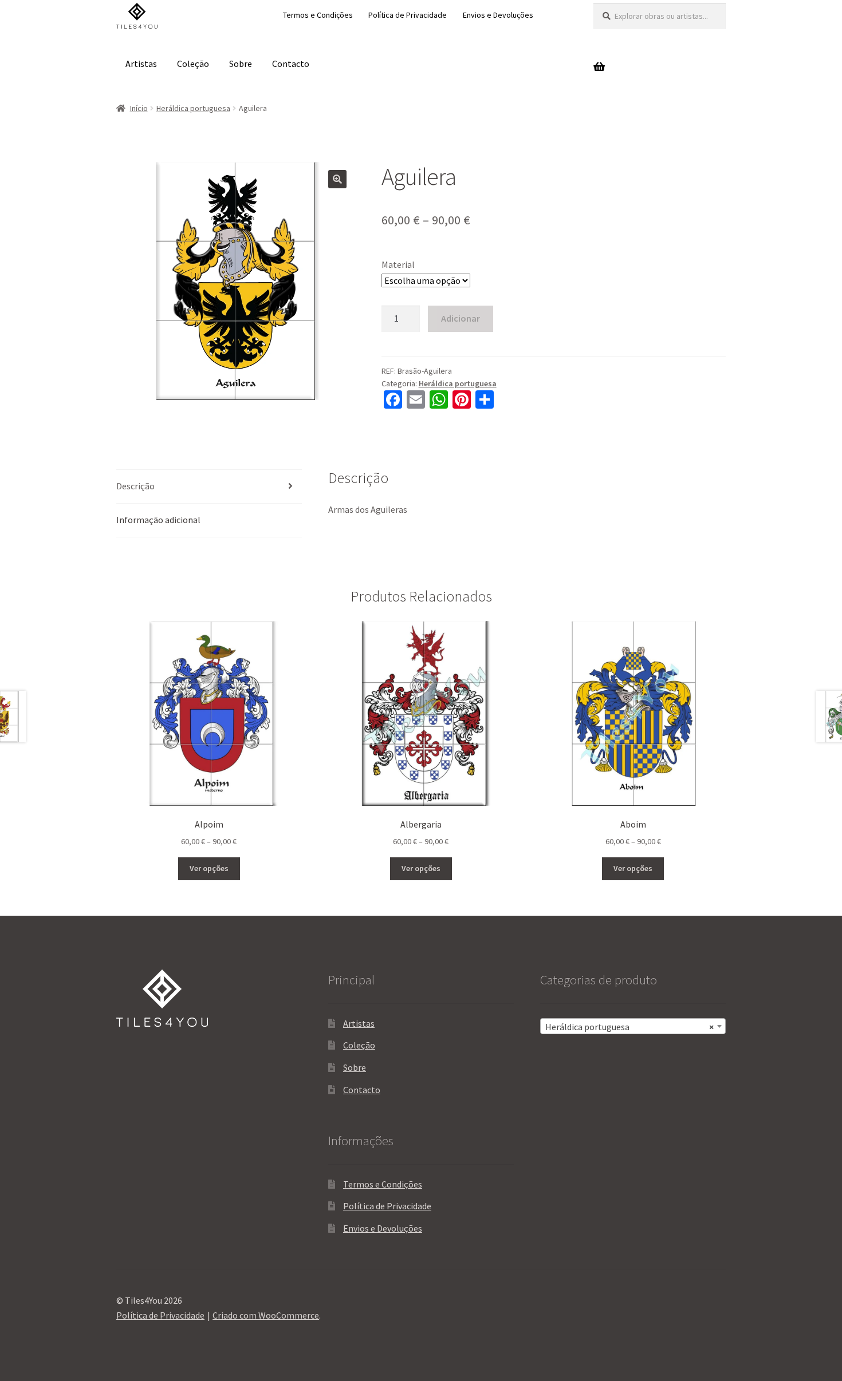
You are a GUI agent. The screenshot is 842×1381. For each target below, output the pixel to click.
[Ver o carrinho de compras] (659, 63)
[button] (337, 179)
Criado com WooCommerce (266, 1315)
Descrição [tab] (135, 486)
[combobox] (633, 1026)
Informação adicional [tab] (158, 519)
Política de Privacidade (407, 15)
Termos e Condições (318, 15)
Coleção (193, 63)
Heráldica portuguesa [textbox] (629, 1026)
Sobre (240, 63)
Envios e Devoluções (498, 15)
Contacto (290, 63)
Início (139, 108)
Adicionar (460, 318)
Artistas (141, 63)
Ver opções (209, 868)
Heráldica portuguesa (193, 108)
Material (398, 264)
